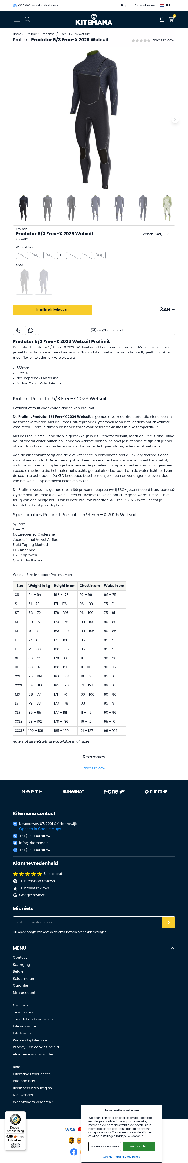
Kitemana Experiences (32, 1074)
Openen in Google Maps (40, 829)
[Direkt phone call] (18, 330)
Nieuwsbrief (23, 1095)
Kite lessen (22, 1033)
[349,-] (24, 282)
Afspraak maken (146, 5)
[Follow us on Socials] (73, 1152)
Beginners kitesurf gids (32, 1088)
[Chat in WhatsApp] (30, 330)
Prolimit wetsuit (31, 489)
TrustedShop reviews (37, 881)
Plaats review (163, 40)
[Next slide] (175, 119)
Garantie (20, 985)
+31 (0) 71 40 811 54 (34, 836)
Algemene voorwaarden (33, 1054)
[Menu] (23, 1114)
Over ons (20, 1005)
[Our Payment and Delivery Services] (69, 1129)
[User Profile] (162, 19)
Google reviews (32, 895)
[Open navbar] (17, 19)
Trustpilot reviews (34, 888)
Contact (20, 957)
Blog (16, 1067)
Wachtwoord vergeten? (33, 1102)
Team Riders (23, 1012)
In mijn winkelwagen (52, 309)
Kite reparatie (24, 1026)
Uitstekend (53, 874)
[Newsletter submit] (168, 922)
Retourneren (23, 978)
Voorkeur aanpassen (105, 1146)
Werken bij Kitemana (30, 1040)
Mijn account (24, 992)
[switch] (15, 1145)
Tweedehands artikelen (33, 1019)
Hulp (124, 5)
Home (17, 34)
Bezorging (21, 964)
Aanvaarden (138, 1146)
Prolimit (31, 34)
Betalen (19, 971)
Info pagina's (24, 1081)
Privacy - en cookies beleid (36, 1047)
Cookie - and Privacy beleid (121, 1156)
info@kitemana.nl (34, 843)
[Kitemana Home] (94, 19)
